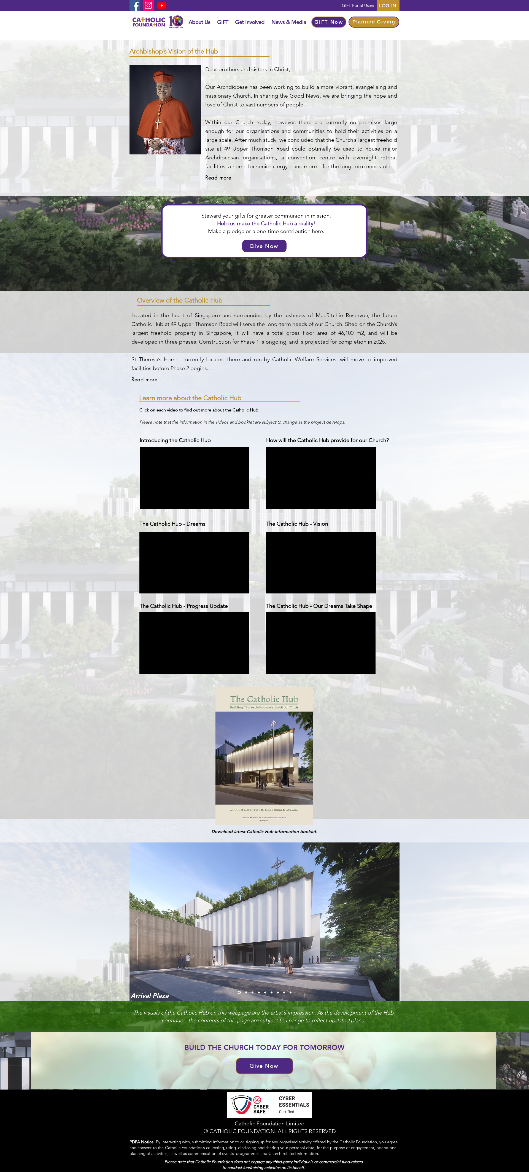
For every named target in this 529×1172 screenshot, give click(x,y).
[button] (199, 22)
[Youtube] (161, 5)
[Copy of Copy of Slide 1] (265, 993)
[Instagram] (148, 5)
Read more (218, 177)
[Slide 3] (251, 993)
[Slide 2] (245, 993)
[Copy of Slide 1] (258, 992)
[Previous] (137, 922)
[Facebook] (134, 5)
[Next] (391, 922)
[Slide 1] (239, 993)
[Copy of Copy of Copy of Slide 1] (291, 993)
